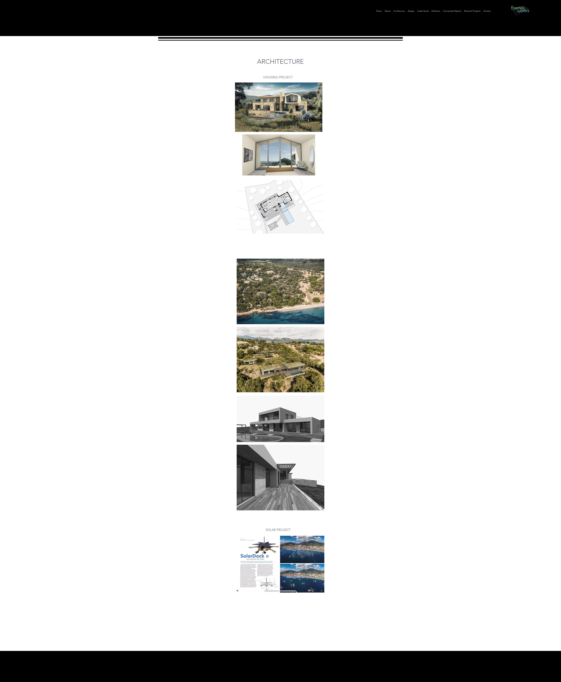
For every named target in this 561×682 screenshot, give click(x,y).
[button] (436, 11)
